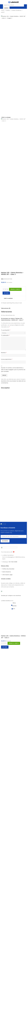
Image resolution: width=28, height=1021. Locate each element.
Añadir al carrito (15, 515)
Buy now (5, 833)
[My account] (25, 6)
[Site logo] (13, 2)
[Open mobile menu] (1, 6)
